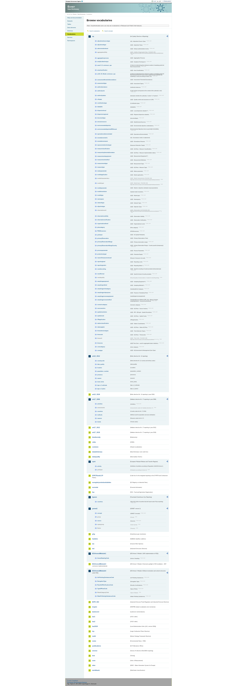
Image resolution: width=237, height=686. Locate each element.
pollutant (99, 234)
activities (99, 404)
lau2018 (95, 626)
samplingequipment (103, 281)
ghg (93, 534)
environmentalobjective (104, 125)
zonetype (99, 350)
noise (94, 641)
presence (99, 374)
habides (95, 539)
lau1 (93, 616)
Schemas (70, 31)
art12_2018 (96, 394)
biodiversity (96, 437)
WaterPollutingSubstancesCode (106, 596)
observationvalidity (102, 216)
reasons (99, 418)
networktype (100, 202)
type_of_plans (101, 388)
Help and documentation (74, 17)
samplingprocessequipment (105, 296)
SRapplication (101, 319)
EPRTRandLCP (97, 475)
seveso (94, 651)
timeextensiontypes (102, 330)
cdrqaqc (99, 99)
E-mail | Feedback (72, 680)
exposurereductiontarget (104, 145)
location (99, 367)
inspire (94, 607)
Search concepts (108, 31)
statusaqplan (101, 327)
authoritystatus (101, 95)
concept (99, 513)
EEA (75, 1)
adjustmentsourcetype (103, 41)
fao (93, 492)
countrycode (100, 360)
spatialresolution (102, 312)
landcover (95, 612)
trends (99, 422)
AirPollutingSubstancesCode (105, 577)
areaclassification (102, 70)
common (95, 447)
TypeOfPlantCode (102, 588)
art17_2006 (96, 399)
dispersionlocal (101, 110)
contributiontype (102, 103)
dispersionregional (102, 114)
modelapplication (102, 174)
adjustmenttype (101, 44)
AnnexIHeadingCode (103, 558)
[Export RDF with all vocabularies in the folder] (167, 36)
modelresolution (102, 191)
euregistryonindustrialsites (101, 482)
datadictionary (97, 452)
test (93, 655)
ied (93, 548)
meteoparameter (102, 171)
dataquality (96, 457)
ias (93, 544)
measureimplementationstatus (106, 152)
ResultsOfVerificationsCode (105, 585)
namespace (100, 199)
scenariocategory (102, 304)
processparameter (102, 250)
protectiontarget (101, 254)
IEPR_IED (95, 602)
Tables (69, 24)
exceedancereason (102, 141)
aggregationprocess (103, 58)
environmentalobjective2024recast (107, 129)
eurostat (95, 487)
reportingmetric (101, 265)
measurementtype (102, 163)
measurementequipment (104, 156)
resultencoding (101, 269)
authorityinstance (102, 87)
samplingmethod (102, 285)
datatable (99, 106)
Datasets (69, 21)
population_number (103, 371)
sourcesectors (101, 308)
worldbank (96, 670)
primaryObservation (103, 238)
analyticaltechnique (102, 61)
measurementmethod (103, 159)
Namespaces (71, 40)
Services (69, 37)
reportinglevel (101, 261)
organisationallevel (102, 223)
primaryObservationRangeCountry (107, 245)
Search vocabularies (94, 31)
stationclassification (103, 323)
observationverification (103, 219)
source (99, 520)
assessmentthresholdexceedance (106, 79)
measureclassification (103, 148)
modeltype (100, 195)
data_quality (100, 364)
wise (93, 665)
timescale (100, 334)
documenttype (101, 118)
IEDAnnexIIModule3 (99, 564)
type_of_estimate (102, 385)
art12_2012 (96, 356)
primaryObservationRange (104, 241)
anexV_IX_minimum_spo (104, 65)
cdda (94, 442)
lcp (93, 631)
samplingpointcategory (104, 288)
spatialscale (100, 315)
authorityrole (101, 90)
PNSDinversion (101, 231)
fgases (94, 497)
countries (100, 411)
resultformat (100, 274)
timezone (100, 343)
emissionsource (101, 121)
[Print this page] (158, 1)
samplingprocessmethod (104, 299)
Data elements (71, 27)
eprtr (94, 461)
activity (99, 466)
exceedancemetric (102, 137)
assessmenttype (101, 83)
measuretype (101, 167)
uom (93, 660)
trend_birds (100, 381)
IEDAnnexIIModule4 (99, 571)
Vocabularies (71, 34)
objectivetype (101, 206)
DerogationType (101, 581)
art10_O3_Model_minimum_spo (106, 74)
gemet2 (94, 508)
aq (93, 36)
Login (154, 1)
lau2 (93, 621)
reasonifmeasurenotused (104, 257)
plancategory (101, 227)
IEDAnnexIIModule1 (99, 553)
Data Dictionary (81, 14)
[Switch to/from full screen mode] (160, 1)
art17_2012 (96, 427)
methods (99, 415)
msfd (94, 636)
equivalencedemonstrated (104, 134)
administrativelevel (102, 48)
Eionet (74, 14)
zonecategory (101, 346)
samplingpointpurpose (103, 292)
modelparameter (102, 188)
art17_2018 (96, 432)
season (99, 378)
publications (96, 646)
